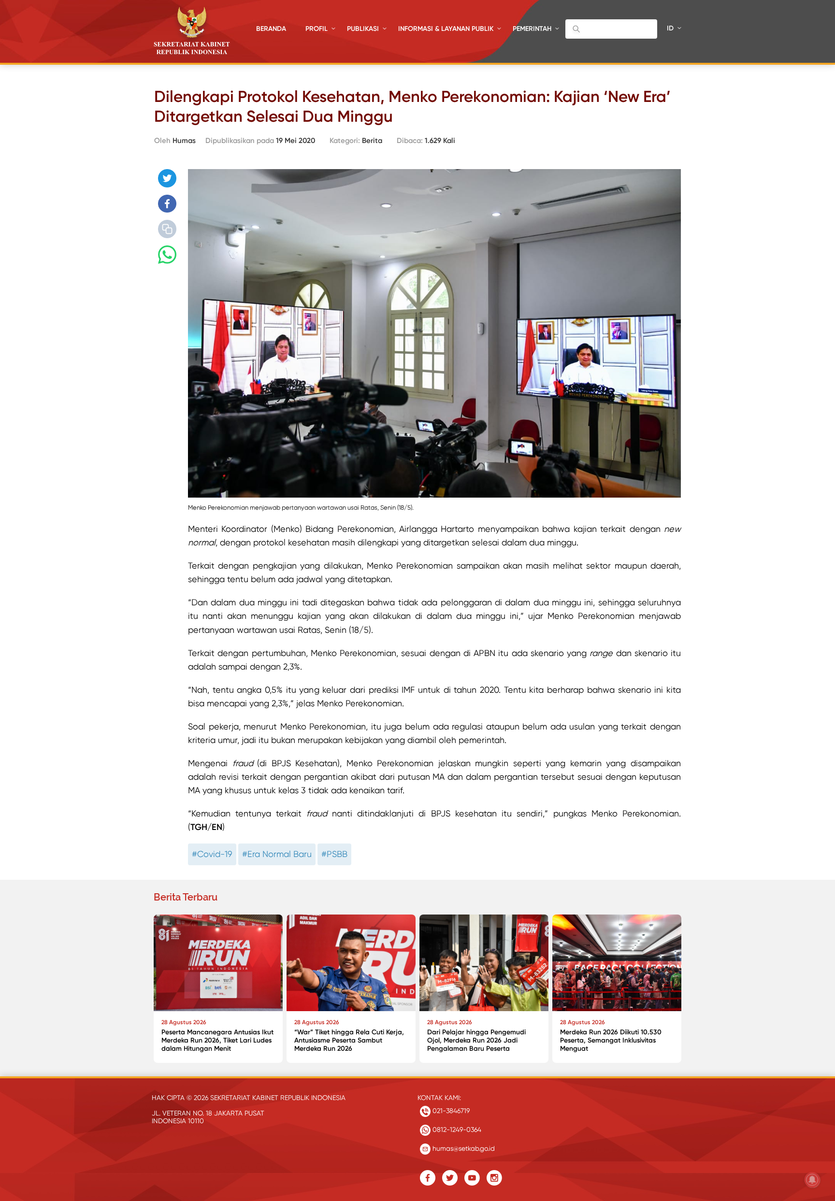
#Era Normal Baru (277, 854)
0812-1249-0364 (456, 1129)
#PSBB (334, 854)
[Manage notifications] (812, 1179)
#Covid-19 (212, 854)
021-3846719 (450, 1111)
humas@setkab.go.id (463, 1148)
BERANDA (271, 29)
